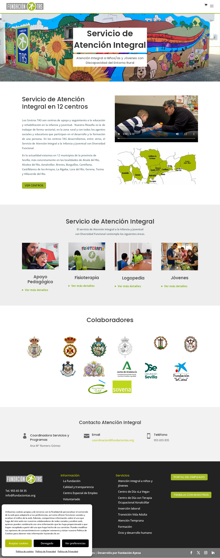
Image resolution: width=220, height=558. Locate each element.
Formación (125, 527)
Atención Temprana (131, 520)
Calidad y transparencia (78, 487)
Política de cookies (25, 551)
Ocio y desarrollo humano (135, 533)
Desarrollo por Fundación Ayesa (119, 553)
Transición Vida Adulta (132, 514)
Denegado (47, 543)
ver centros (34, 185)
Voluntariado (71, 499)
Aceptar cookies (18, 543)
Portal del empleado (189, 477)
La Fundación (71, 481)
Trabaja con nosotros (191, 495)
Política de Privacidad (45, 551)
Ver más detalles (36, 290)
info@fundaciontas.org (20, 495)
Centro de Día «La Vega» (134, 492)
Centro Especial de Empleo (80, 493)
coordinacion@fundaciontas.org (113, 440)
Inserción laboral (129, 508)
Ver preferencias (75, 543)
